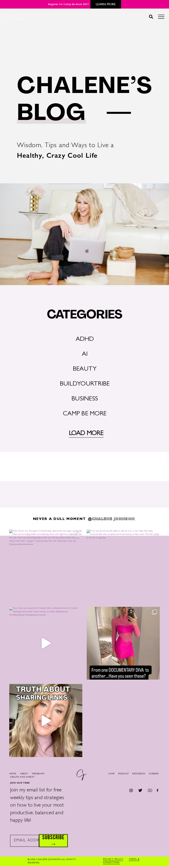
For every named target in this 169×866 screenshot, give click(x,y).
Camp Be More (85, 414)
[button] (150, 16)
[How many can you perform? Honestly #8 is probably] (45, 643)
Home (12, 774)
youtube (150, 790)
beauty (85, 369)
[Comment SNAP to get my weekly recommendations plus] (123, 643)
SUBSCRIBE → (53, 840)
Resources (138, 774)
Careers (154, 774)
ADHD (85, 339)
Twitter (140, 790)
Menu (161, 18)
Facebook (157, 790)
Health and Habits (22, 777)
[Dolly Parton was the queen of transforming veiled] (45, 566)
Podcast (123, 774)
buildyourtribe (85, 384)
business (85, 399)
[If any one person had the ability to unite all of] (123, 566)
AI (84, 354)
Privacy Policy (113, 859)
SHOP (111, 774)
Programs (38, 774)
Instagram (131, 790)
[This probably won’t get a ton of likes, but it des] (45, 720)
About (24, 774)
